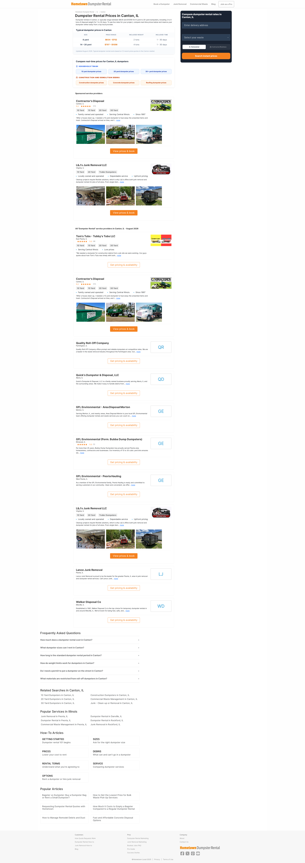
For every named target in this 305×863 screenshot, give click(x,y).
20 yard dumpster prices (124, 71)
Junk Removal (179, 4)
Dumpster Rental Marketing (138, 838)
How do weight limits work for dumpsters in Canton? (67, 663)
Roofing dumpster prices (156, 83)
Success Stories (133, 853)
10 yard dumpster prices (91, 71)
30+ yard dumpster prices (156, 71)
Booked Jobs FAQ (134, 845)
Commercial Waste (199, 4)
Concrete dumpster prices (124, 83)
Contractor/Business (219, 47)
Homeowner (195, 47)
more (118, 120)
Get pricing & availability (123, 264)
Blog (213, 4)
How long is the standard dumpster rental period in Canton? (71, 655)
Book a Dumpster (162, 4)
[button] (206, 37)
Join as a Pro (226, 4)
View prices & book (124, 151)
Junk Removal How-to (83, 845)
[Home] (91, 4)
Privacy (157, 859)
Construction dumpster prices (91, 83)
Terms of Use (168, 859)
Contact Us (184, 842)
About (182, 838)
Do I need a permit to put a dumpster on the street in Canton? (71, 671)
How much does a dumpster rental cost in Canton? (66, 640)
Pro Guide (131, 849)
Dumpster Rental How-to (84, 842)
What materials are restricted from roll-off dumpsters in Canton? (73, 678)
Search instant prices (206, 56)
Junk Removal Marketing (137, 842)
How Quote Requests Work (85, 838)
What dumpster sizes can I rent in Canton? (62, 647)
